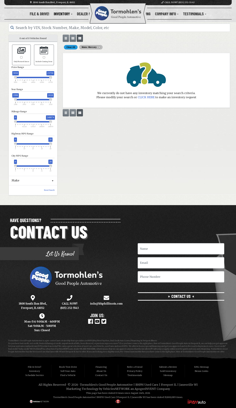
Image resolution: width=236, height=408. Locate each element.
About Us (101, 371)
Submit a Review (168, 366)
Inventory (62, 13)
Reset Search (49, 190)
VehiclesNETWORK (116, 389)
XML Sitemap (201, 366)
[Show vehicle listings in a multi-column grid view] (80, 38)
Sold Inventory (168, 371)
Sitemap (168, 375)
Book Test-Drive (68, 366)
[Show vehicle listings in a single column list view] (66, 38)
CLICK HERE (146, 97)
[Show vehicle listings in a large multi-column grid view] (73, 38)
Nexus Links (201, 371)
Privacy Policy (134, 371)
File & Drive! (39, 13)
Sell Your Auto (67, 371)
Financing (101, 366)
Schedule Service (34, 375)
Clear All (71, 47)
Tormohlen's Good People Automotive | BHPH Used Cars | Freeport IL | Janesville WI (139, 384)
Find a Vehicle (67, 375)
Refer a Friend (134, 366)
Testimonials (194, 13)
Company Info (166, 13)
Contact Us (181, 296)
